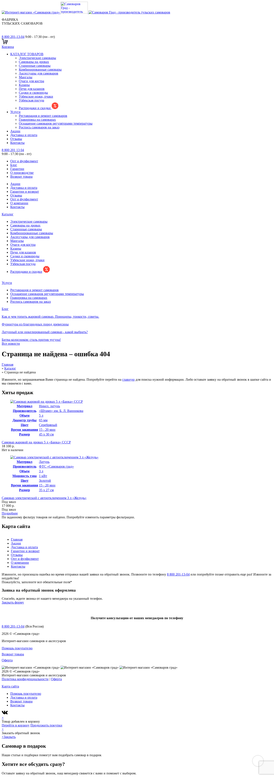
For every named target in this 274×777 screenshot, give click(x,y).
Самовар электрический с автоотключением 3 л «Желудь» (44, 498)
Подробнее (10, 513)
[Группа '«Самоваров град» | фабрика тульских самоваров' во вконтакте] (4, 33)
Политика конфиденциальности (25, 679)
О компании (19, 203)
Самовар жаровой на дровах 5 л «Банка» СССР (36, 442)
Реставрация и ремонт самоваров (43, 116)
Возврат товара (21, 176)
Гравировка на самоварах (37, 119)
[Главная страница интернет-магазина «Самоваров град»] (86, 12)
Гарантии (17, 169)
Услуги (15, 112)
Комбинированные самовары (40, 69)
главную (128, 379)
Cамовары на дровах (34, 62)
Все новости (11, 343)
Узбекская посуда (31, 100)
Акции (15, 131)
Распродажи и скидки (35, 108)
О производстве (22, 172)
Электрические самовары (37, 58)
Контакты (17, 143)
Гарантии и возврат (24, 191)
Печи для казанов (32, 89)
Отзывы (16, 139)
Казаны (24, 85)
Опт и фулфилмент (24, 161)
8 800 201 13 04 (13, 150)
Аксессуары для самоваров (38, 73)
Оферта (7, 660)
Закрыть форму (13, 602)
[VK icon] (5, 714)
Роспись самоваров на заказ (39, 127)
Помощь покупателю (17, 648)
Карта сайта (10, 686)
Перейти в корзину (16, 725)
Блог (13, 165)
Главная (16, 539)
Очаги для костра (31, 81)
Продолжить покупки (46, 725)
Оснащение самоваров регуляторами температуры (55, 123)
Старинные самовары (35, 65)
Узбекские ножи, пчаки (36, 96)
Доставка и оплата (23, 135)
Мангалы (25, 77)
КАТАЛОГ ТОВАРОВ (26, 54)
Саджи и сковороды (33, 92)
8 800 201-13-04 (13, 37)
